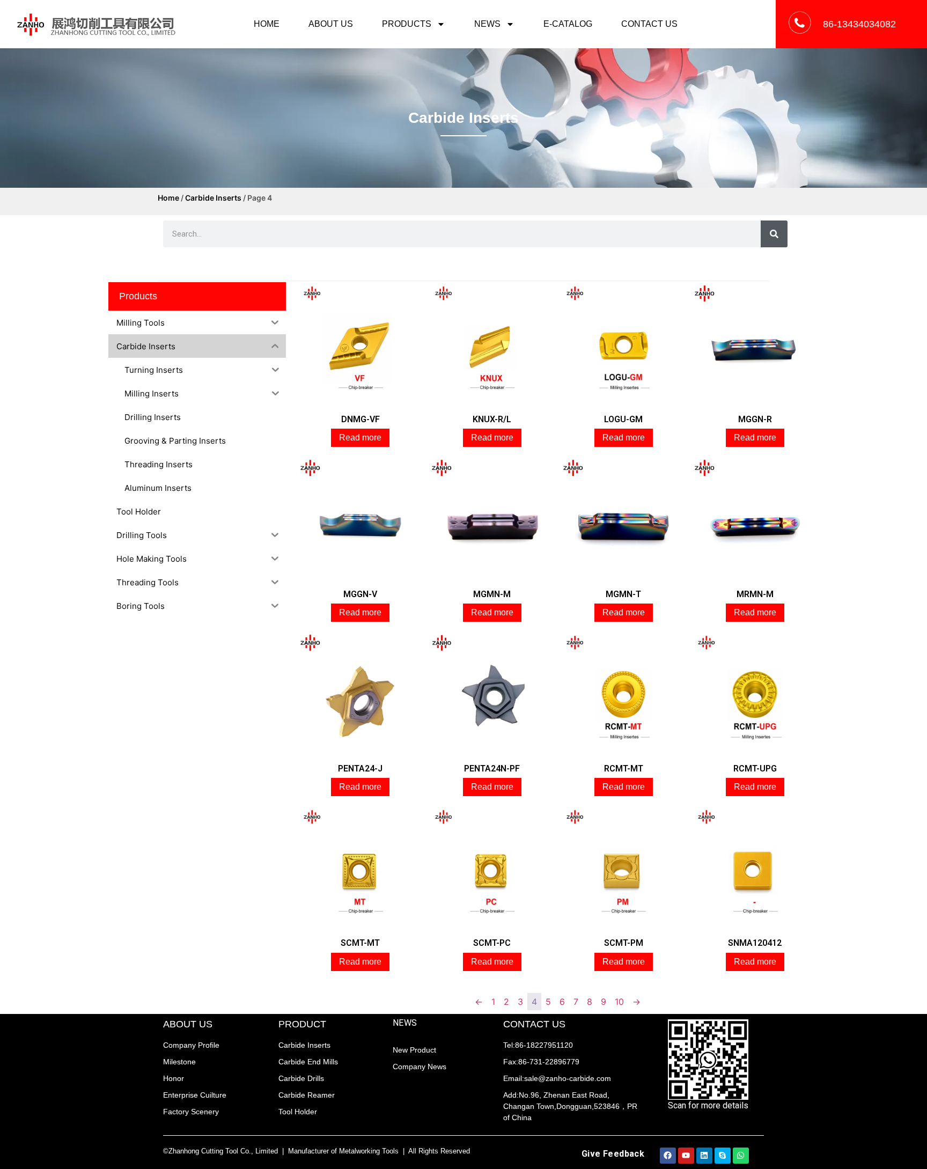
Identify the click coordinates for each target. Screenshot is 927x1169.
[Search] (774, 233)
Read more (360, 437)
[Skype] (723, 1156)
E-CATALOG (567, 23)
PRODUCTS (406, 23)
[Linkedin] (704, 1156)
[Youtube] (686, 1156)
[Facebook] (668, 1156)
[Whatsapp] (741, 1156)
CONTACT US (649, 23)
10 (619, 1001)
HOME (266, 23)
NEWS (487, 23)
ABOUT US (330, 23)
